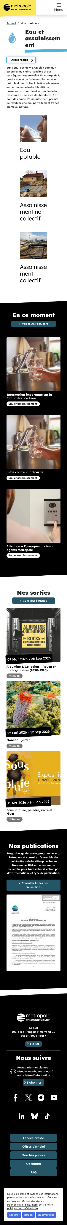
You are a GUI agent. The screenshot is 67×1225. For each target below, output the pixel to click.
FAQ (34, 1172)
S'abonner (34, 1082)
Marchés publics (33, 1155)
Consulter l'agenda (35, 600)
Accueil (11, 23)
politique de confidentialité (22, 1208)
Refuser (28, 1214)
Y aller (35, 1044)
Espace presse (33, 1138)
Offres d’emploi (33, 1146)
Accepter (14, 1214)
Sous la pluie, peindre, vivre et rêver (29, 811)
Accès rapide (19, 59)
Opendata (33, 1164)
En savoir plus (46, 1214)
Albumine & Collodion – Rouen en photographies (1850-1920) (31, 668)
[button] (33, 141)
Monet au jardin (18, 740)
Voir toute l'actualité (35, 323)
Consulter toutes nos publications (35, 885)
